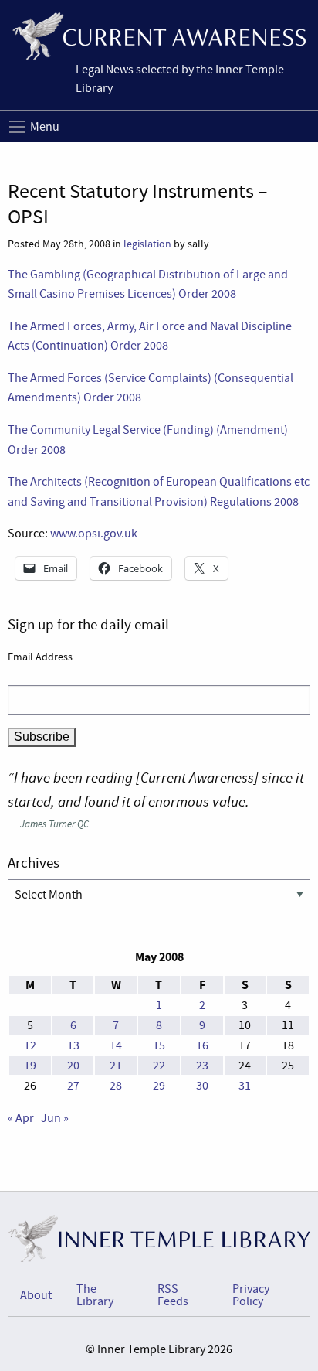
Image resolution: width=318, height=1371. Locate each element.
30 (202, 1085)
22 (159, 1065)
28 (116, 1085)
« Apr (21, 1118)
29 (159, 1085)
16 (202, 1045)
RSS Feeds (172, 1295)
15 (159, 1045)
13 (73, 1045)
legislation (147, 244)
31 (244, 1085)
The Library (94, 1295)
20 (73, 1065)
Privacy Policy (250, 1295)
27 (73, 1085)
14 (116, 1045)
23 (202, 1065)
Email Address (40, 656)
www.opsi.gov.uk (93, 533)
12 (30, 1045)
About (36, 1295)
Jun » (55, 1118)
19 (30, 1065)
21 (116, 1065)
